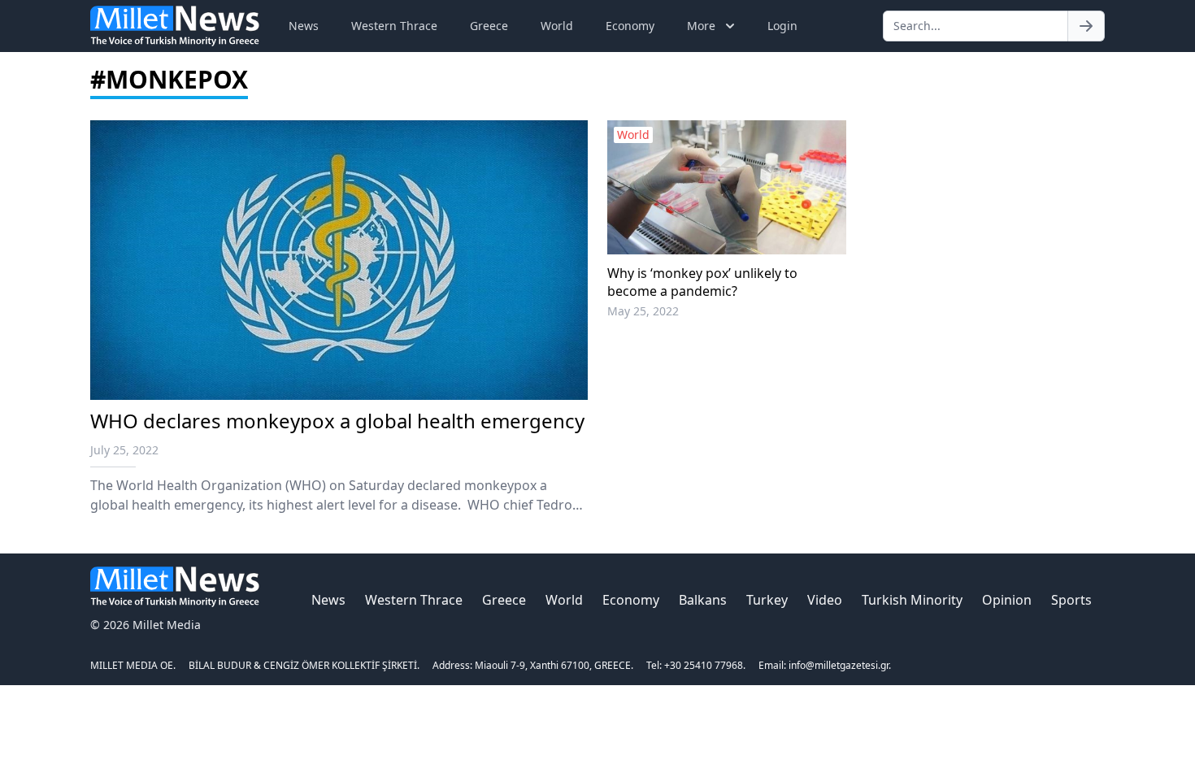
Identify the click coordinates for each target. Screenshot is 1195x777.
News (304, 25)
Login (782, 25)
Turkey (767, 600)
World (557, 25)
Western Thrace (394, 25)
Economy (630, 25)
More (701, 25)
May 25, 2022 (643, 311)
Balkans (703, 600)
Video (824, 600)
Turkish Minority (912, 600)
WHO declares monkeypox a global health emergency (337, 420)
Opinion (1007, 600)
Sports (1071, 600)
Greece (489, 25)
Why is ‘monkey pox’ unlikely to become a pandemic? (702, 282)
